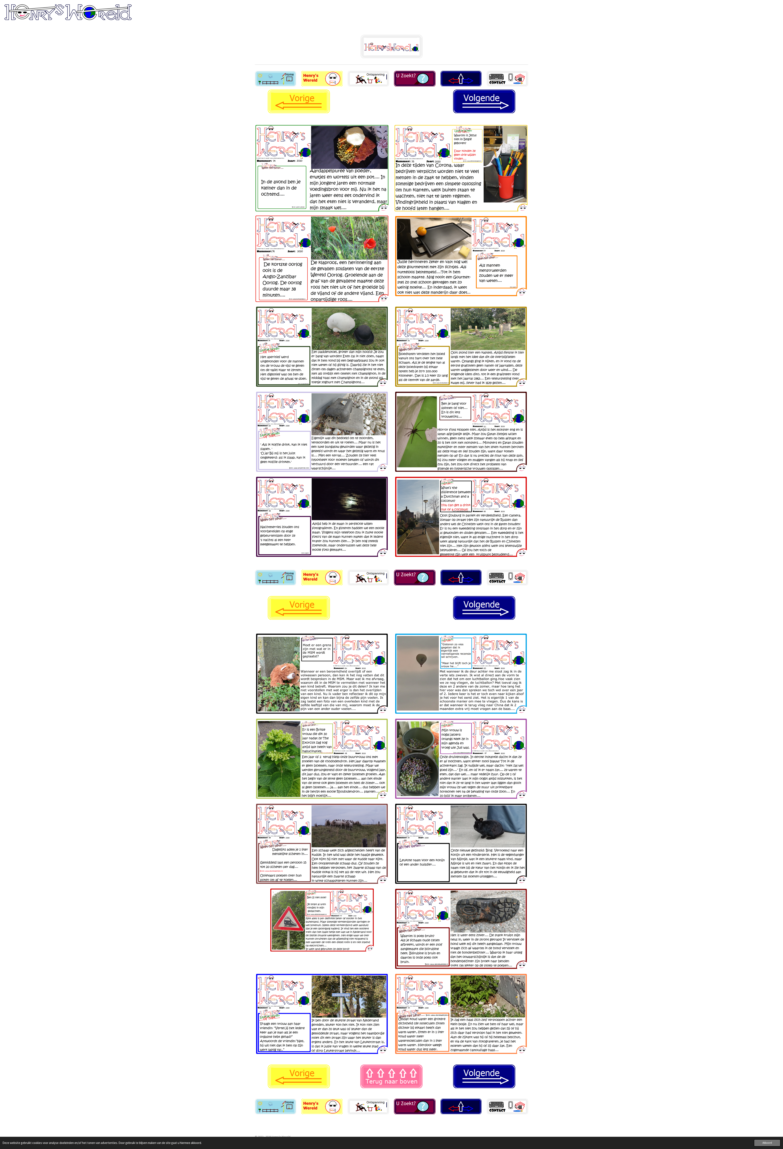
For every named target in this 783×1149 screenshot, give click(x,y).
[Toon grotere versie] (507, 1106)
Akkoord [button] (767, 1143)
